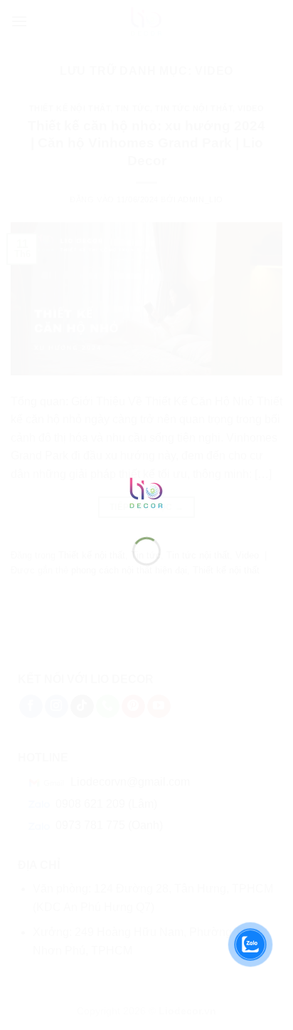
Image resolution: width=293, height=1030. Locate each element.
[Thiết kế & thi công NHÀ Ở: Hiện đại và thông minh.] (146, 493)
